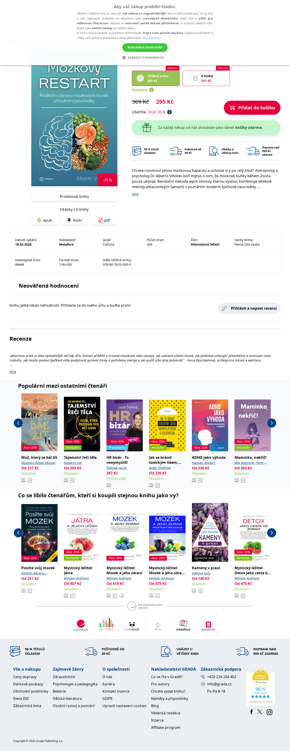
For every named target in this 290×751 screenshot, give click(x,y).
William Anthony (76, 578)
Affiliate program (165, 727)
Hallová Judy (201, 573)
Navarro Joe (73, 463)
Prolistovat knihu (74, 196)
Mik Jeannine (244, 463)
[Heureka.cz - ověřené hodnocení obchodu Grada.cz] (261, 688)
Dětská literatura (67, 698)
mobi (77, 220)
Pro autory (160, 684)
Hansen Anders (203, 463)
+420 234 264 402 (221, 676)
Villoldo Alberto (32, 573)
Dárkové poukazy (28, 684)
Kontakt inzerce (115, 691)
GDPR (107, 698)
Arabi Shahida (160, 468)
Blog (155, 705)
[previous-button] (18, 423)
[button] (145, 57)
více (135, 193)
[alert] (145, 32)
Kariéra (108, 684)
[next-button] (271, 423)
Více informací (151, 38)
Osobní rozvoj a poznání (73, 705)
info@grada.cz (219, 684)
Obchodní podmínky (30, 691)
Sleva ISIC (21, 698)
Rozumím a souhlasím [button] (145, 47)
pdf (107, 220)
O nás (107, 676)
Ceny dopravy (24, 676)
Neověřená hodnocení (49, 285)
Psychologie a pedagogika (75, 684)
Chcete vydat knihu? (168, 691)
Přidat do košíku (256, 108)
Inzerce (157, 720)
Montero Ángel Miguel (38, 463)
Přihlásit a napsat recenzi (254, 308)
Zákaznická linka (27, 705)
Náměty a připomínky (169, 698)
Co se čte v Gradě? (166, 676)
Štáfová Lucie (116, 468)
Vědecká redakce (165, 712)
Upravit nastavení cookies (124, 705)
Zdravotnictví (64, 676)
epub (47, 220)
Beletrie (59, 691)
